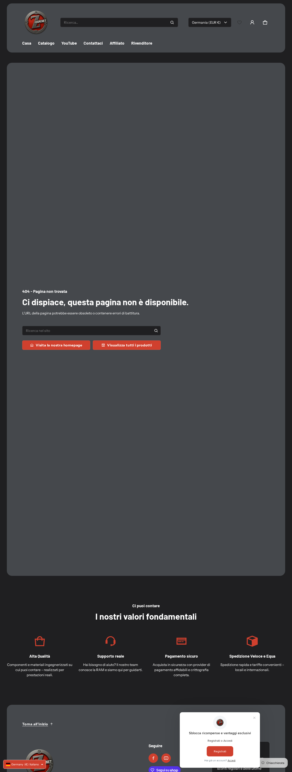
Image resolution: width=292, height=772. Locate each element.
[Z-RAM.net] (36, 22)
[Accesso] (252, 22)
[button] (265, 22)
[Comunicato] (166, 758)
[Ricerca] (156, 330)
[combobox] (119, 22)
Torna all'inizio (35, 724)
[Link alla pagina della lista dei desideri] (239, 22)
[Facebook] (153, 758)
